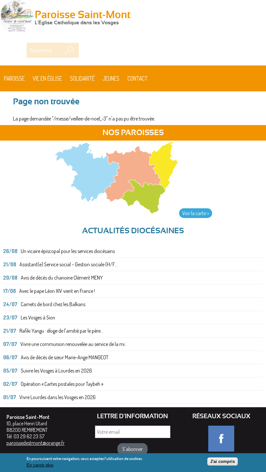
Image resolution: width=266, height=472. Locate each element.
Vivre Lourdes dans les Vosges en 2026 (57, 397)
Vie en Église (47, 78)
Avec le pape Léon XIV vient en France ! (57, 291)
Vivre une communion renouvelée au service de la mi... (73, 344)
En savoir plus (40, 465)
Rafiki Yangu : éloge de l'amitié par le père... (61, 331)
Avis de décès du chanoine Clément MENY (62, 277)
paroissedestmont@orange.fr (35, 443)
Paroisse (14, 78)
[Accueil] (17, 17)
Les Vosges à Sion (38, 317)
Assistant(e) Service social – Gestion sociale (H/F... (68, 264)
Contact (137, 78)
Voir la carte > (195, 213)
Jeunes (111, 78)
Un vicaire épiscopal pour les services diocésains (68, 251)
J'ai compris (222, 461)
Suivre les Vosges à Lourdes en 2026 (56, 370)
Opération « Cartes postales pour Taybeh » (62, 384)
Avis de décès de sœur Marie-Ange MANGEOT (64, 357)
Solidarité (82, 78)
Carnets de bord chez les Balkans (53, 304)
